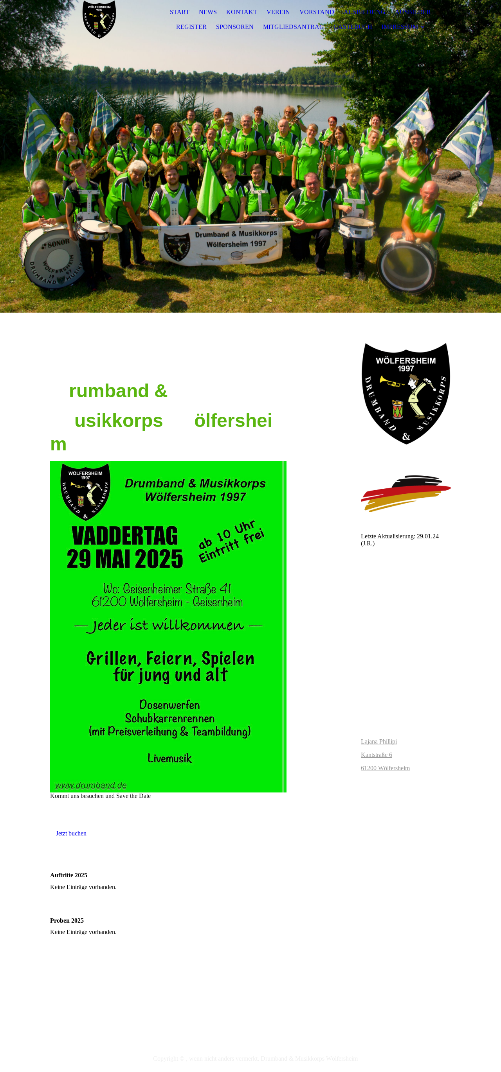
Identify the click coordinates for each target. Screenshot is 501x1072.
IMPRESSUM (400, 26)
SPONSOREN (235, 26)
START (179, 12)
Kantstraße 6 (376, 754)
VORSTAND (316, 12)
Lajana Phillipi (379, 741)
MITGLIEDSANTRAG (293, 26)
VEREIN (278, 12)
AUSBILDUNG (365, 12)
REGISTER (191, 26)
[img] (99, 19)
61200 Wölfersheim (385, 768)
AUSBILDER (413, 12)
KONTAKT (241, 12)
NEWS (208, 12)
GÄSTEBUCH (352, 26)
